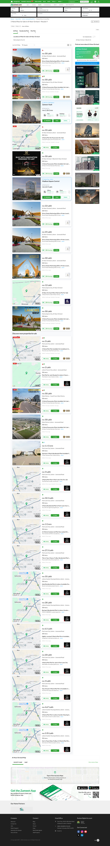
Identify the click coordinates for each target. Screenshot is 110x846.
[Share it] (37, 71)
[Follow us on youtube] (86, 833)
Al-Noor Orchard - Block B (83, 40)
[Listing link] (41, 60)
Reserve (48, 120)
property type (68, 8)
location (40, 8)
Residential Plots (24, 31)
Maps (48, 1)
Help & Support (14, 828)
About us (13, 821)
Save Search (96, 21)
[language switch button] (91, 2)
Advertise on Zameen (16, 830)
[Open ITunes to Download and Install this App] (83, 789)
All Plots (15, 31)
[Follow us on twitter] (79, 836)
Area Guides (38, 1)
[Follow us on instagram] (82, 833)
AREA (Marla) (85, 8)
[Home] (12, 1)
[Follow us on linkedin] (82, 836)
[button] (15, 10)
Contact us (13, 823)
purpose (13, 8)
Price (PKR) (14, 13)
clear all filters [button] (25, 26)
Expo (34, 828)
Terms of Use (14, 832)
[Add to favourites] (39, 71)
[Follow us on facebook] (79, 833)
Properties (17, 1)
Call (57, 70)
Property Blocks (27, 1)
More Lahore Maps (93, 762)
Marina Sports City (19, 40)
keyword (40, 13)
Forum (34, 826)
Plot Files (33, 31)
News (34, 823)
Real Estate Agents (37, 830)
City (21, 8)
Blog (44, 1)
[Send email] (43, 71)
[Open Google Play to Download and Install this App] (94, 789)
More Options (85, 13)
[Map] (35, 71)
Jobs (12, 826)
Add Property (36, 832)
